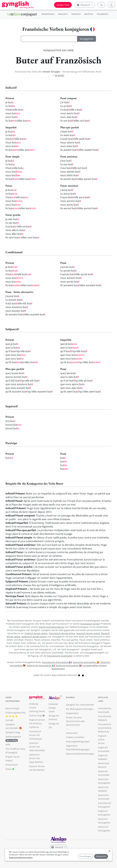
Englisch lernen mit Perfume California (37, 723)
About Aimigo (12, 708)
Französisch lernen (90, 623)
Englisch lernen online (36, 633)
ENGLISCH (63, 14)
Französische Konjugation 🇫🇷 (56, 662)
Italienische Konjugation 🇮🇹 (41, 665)
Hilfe (7, 744)
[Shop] (101, 5)
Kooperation (72, 713)
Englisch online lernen (102, 739)
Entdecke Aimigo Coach (53, 708)
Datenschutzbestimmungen (20, 857)
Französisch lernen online (62, 633)
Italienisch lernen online (34, 636)
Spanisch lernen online (88, 633)
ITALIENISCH (102, 14)
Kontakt (9, 720)
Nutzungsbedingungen (78, 741)
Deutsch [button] (85, 5)
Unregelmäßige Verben (94, 665)
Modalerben (58, 668)
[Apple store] (83, 675)
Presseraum (11, 764)
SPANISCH (76, 14)
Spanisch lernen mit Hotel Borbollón (37, 747)
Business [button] (70, 697)
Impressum (72, 732)
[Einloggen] (111, 5)
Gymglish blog (12, 732)
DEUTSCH (88, 14)
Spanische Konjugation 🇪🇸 (86, 662)
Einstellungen (85, 856)
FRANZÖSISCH (48, 14)
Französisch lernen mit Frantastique (35, 735)
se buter (59, 75)
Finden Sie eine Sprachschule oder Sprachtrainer (75, 721)
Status (8, 769)
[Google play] (79, 675)
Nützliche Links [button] (103, 699)
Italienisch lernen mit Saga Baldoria (36, 758)
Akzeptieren (101, 856)
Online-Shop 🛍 (37, 715)
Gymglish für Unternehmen (80, 704)
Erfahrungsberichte (15, 712)
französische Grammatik (59, 655)
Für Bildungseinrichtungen (79, 709)
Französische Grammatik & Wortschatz (104, 728)
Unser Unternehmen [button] (12, 699)
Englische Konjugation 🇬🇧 (69, 665)
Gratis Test (63, 5)
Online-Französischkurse (51, 626)
